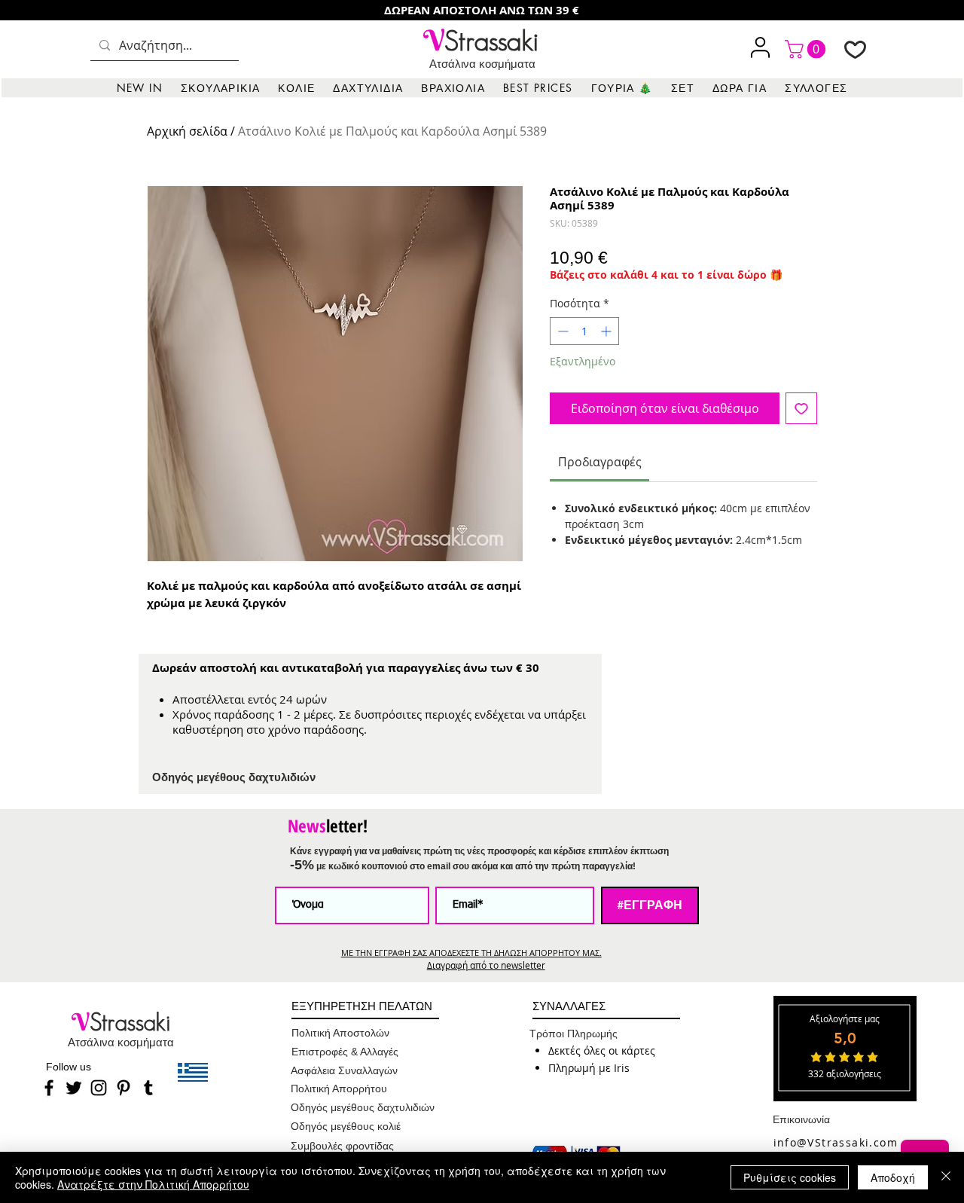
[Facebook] (48, 1087)
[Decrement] (561, 331)
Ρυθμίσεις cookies (789, 1177)
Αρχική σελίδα (187, 131)
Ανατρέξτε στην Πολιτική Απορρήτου (153, 1184)
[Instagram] (98, 1087)
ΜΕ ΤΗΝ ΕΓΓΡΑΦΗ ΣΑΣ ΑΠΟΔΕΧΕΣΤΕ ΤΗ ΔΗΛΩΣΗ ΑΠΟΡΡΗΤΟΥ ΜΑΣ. (471, 952)
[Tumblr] (148, 1087)
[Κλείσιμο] (946, 1177)
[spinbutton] (584, 331)
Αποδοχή (893, 1177)
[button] (220, 87)
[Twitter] (73, 1087)
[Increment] (607, 331)
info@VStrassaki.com (835, 1142)
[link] (807, 49)
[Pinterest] (123, 1087)
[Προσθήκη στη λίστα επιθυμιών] (801, 408)
